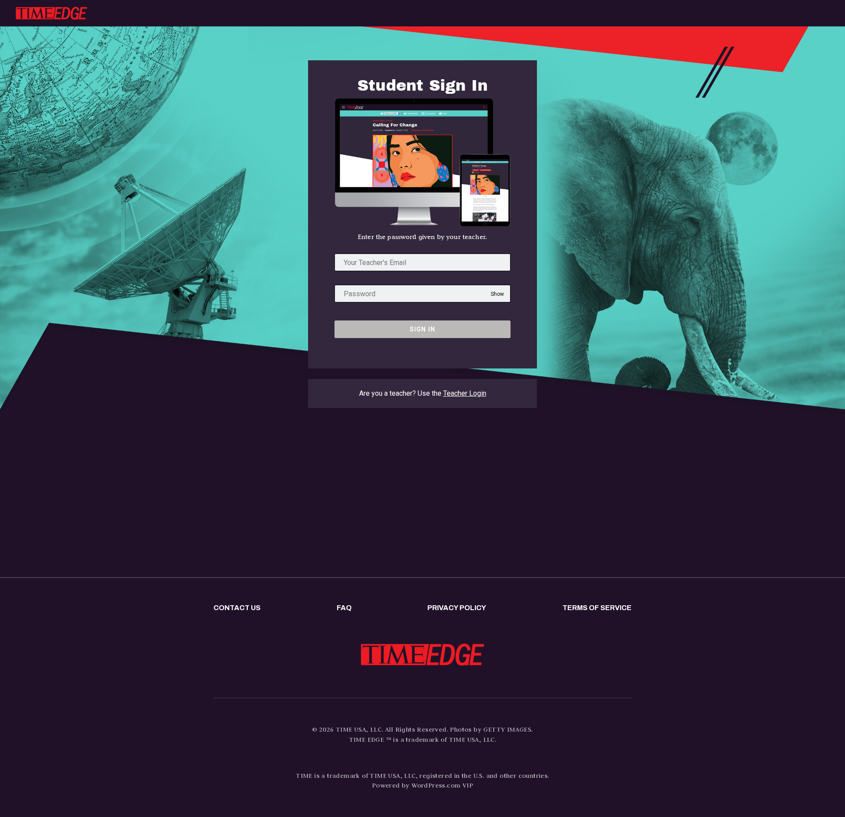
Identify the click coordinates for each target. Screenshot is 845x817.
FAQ (344, 607)
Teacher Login (464, 393)
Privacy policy (456, 607)
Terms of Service (597, 607)
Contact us (237, 607)
